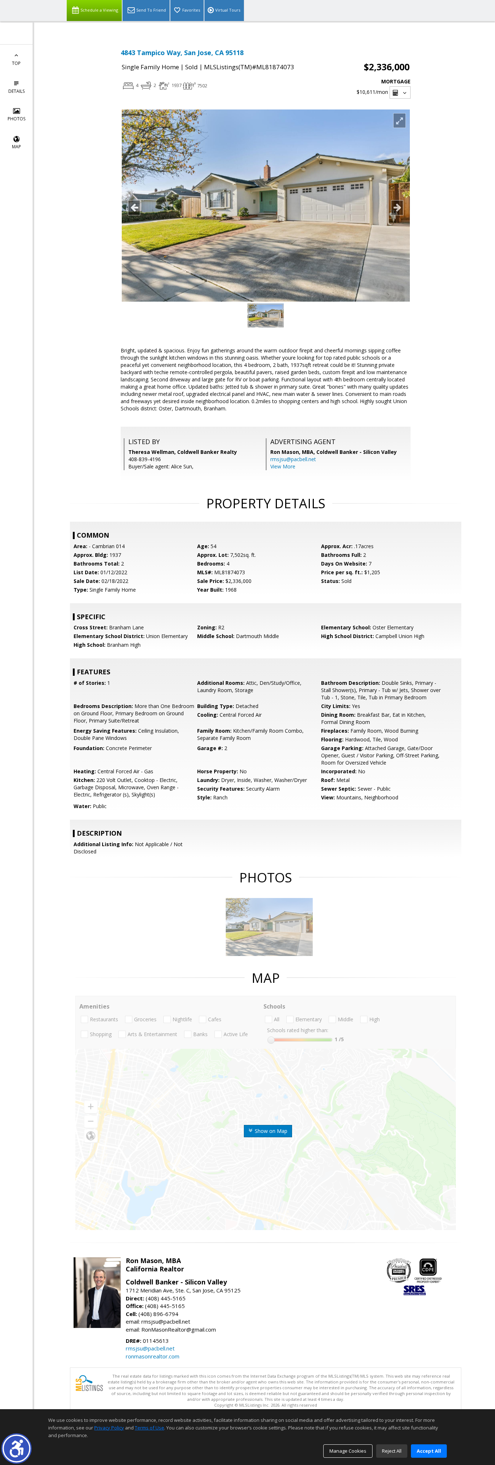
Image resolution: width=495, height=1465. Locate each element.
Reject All (392, 1451)
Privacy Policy (109, 1427)
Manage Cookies (347, 1451)
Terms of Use (149, 1427)
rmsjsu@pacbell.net (293, 459)
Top (16, 63)
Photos (16, 119)
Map (16, 147)
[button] (16, 1448)
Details (16, 91)
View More (282, 466)
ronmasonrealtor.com (152, 1356)
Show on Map (270, 1130)
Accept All (429, 1451)
